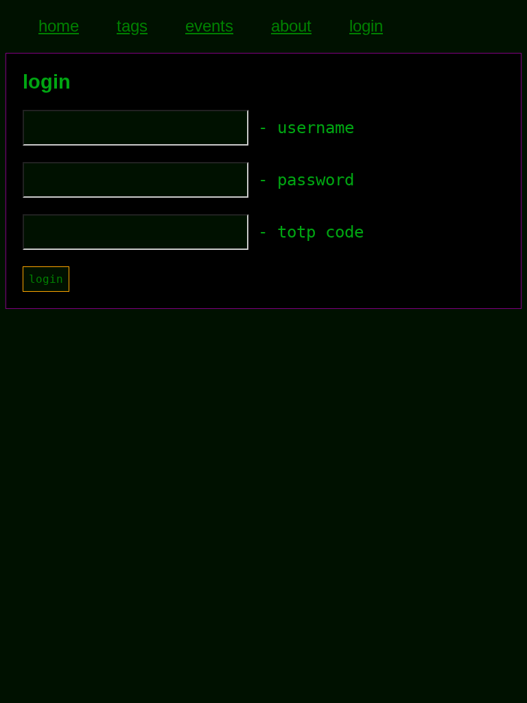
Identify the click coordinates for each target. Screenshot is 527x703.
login (366, 25)
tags (132, 25)
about (291, 25)
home (58, 25)
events (209, 25)
